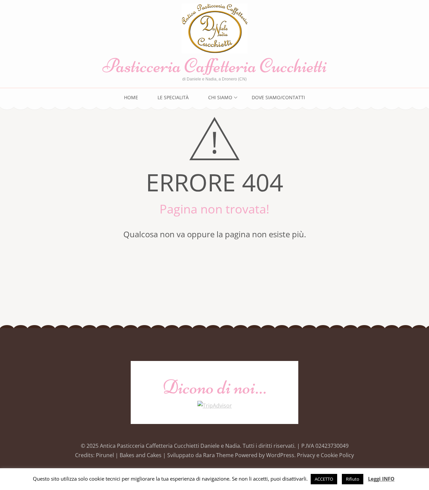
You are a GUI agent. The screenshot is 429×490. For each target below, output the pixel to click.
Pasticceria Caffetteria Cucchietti (215, 65)
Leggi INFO (381, 478)
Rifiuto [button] (352, 479)
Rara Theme (219, 455)
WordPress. (281, 455)
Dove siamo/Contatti (278, 97)
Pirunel (105, 455)
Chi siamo (220, 97)
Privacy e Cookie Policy (325, 455)
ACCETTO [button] (324, 479)
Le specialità (173, 97)
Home (131, 97)
